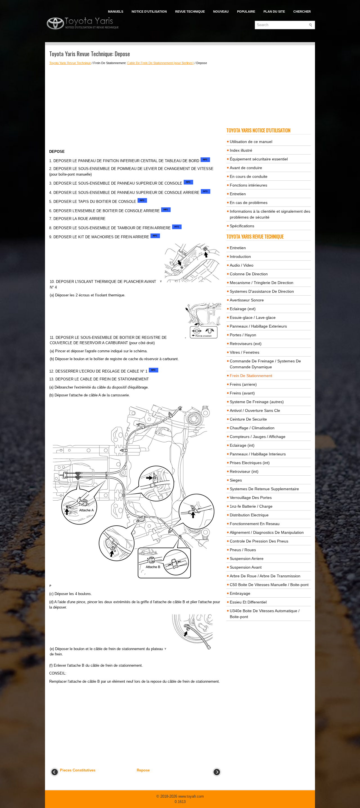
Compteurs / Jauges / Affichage (257, 436)
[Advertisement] (135, 107)
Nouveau (221, 11)
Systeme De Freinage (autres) (257, 402)
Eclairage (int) (242, 445)
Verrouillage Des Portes (251, 497)
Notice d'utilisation (149, 11)
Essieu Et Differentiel (248, 602)
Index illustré (241, 150)
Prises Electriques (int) (250, 462)
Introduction (240, 256)
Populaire (246, 11)
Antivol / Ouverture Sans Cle (255, 410)
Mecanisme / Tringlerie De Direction (261, 282)
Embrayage (240, 593)
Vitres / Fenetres (244, 352)
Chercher (302, 11)
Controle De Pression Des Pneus (259, 541)
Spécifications (242, 226)
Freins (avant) (242, 393)
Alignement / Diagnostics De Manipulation (267, 532)
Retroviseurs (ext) (246, 343)
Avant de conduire (246, 167)
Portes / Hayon (243, 335)
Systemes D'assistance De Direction (262, 291)
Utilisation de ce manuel (251, 141)
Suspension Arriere (247, 558)
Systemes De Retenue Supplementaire (264, 489)
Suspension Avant (246, 567)
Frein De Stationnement (251, 375)
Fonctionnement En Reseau (255, 523)
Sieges (236, 480)
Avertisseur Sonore (247, 300)
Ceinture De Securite (248, 419)
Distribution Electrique (249, 515)
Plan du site (274, 11)
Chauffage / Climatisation (252, 428)
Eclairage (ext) (243, 309)
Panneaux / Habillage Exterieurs (258, 326)
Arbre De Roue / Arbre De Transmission (265, 576)
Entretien (238, 194)
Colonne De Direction (249, 274)
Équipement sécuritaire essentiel (259, 159)
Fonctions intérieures (248, 185)
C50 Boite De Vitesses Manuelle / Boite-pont (269, 584)
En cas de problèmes (248, 202)
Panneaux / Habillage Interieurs (258, 454)
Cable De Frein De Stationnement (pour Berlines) (160, 63)
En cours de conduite (248, 176)
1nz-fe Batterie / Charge (251, 506)
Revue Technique (190, 11)
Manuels (115, 11)
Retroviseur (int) (244, 471)
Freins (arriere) (243, 384)
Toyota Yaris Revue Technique (70, 63)
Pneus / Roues (243, 550)
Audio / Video (241, 265)
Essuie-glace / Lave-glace (253, 317)
